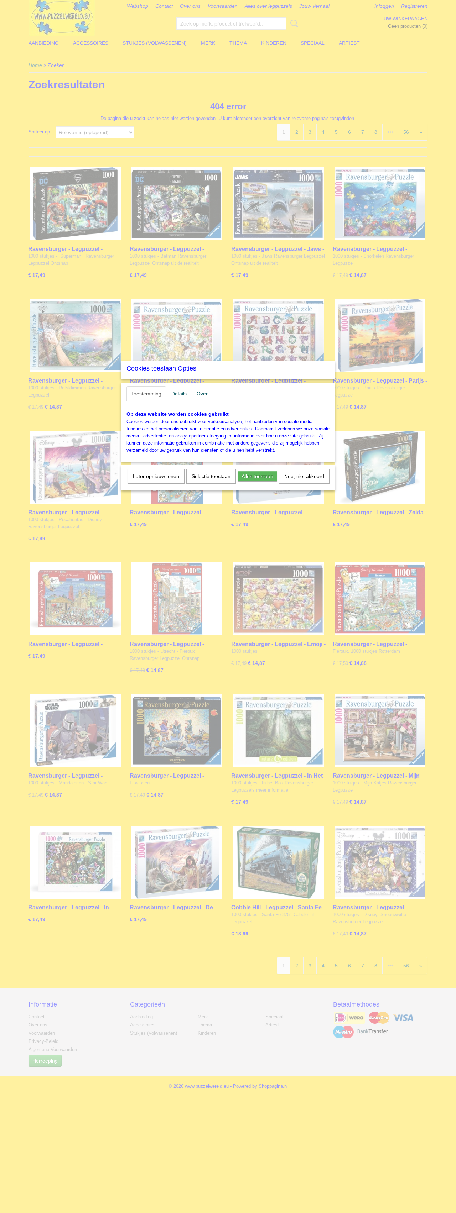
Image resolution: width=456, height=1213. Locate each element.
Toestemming (146, 394)
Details (179, 394)
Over (202, 394)
